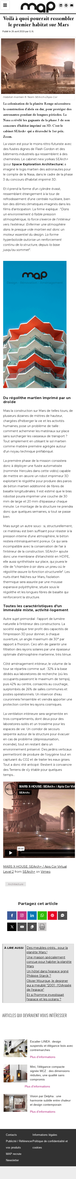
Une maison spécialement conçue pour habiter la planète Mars (49, 961)
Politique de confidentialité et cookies (50, 1144)
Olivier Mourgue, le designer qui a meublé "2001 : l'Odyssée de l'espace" (49, 985)
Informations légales (45, 1134)
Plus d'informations (42, 1057)
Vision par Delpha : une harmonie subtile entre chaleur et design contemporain (50, 1100)
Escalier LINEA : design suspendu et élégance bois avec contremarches (51, 1046)
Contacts (11, 1134)
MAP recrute (13, 1153)
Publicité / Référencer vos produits (19, 1144)
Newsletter (12, 1160)
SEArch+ (29, 872)
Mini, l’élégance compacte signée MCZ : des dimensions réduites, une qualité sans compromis (50, 1073)
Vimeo (45, 872)
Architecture (15, 884)
